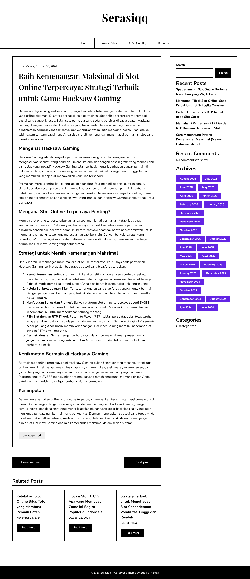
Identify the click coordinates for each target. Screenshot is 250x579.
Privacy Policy (108, 43)
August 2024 (218, 299)
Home (84, 43)
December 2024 (216, 273)
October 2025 (188, 230)
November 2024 (190, 282)
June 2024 (207, 307)
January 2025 (188, 273)
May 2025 (186, 256)
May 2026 (208, 187)
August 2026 (188, 178)
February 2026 (189, 204)
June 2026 (186, 187)
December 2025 (190, 213)
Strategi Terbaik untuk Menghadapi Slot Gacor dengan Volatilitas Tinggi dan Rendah (138, 507)
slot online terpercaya (34, 198)
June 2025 (207, 247)
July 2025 (186, 247)
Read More (28, 527)
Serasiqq (125, 17)
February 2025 (213, 264)
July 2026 (211, 178)
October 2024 (188, 290)
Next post (142, 462)
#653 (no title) (137, 43)
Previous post (31, 462)
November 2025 (190, 221)
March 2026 (210, 196)
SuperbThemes (149, 573)
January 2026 (216, 204)
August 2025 (218, 239)
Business (163, 43)
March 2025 (187, 264)
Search (180, 65)
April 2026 (186, 196)
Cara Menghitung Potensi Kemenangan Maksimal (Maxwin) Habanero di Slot (200, 139)
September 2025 (190, 239)
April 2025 (208, 256)
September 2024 (190, 299)
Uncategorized (31, 435)
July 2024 (186, 307)
